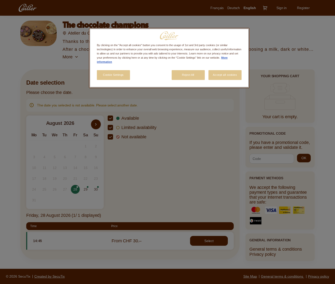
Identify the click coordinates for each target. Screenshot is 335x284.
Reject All (188, 74)
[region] (169, 58)
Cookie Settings (113, 74)
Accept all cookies (225, 74)
